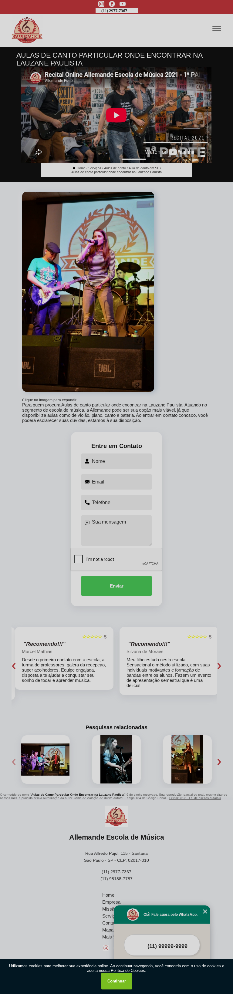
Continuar (116, 981)
